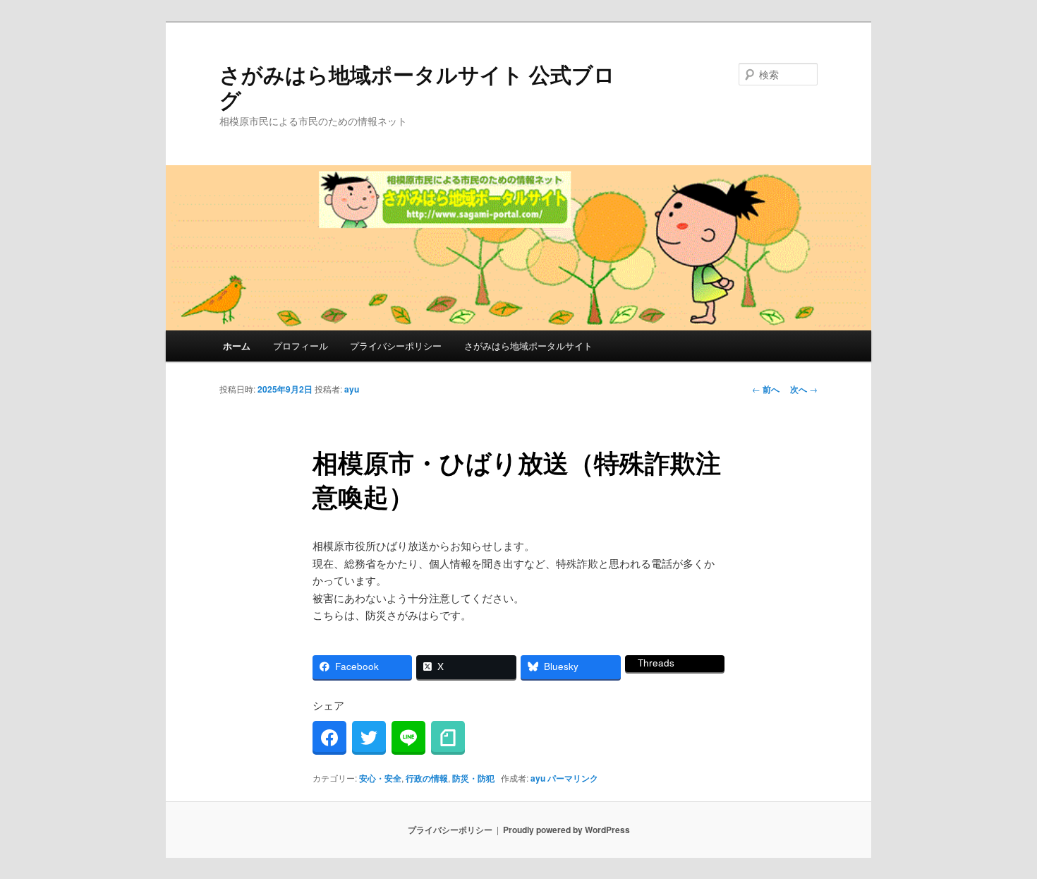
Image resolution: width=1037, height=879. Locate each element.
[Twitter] (369, 738)
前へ (766, 389)
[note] (448, 738)
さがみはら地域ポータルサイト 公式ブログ (417, 86)
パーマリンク (572, 778)
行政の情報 (427, 778)
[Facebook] (329, 738)
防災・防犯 (473, 778)
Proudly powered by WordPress (566, 829)
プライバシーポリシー (396, 345)
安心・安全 (380, 778)
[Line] (408, 738)
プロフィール (300, 345)
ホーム (236, 345)
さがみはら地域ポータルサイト (528, 345)
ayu (351, 389)
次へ (804, 389)
